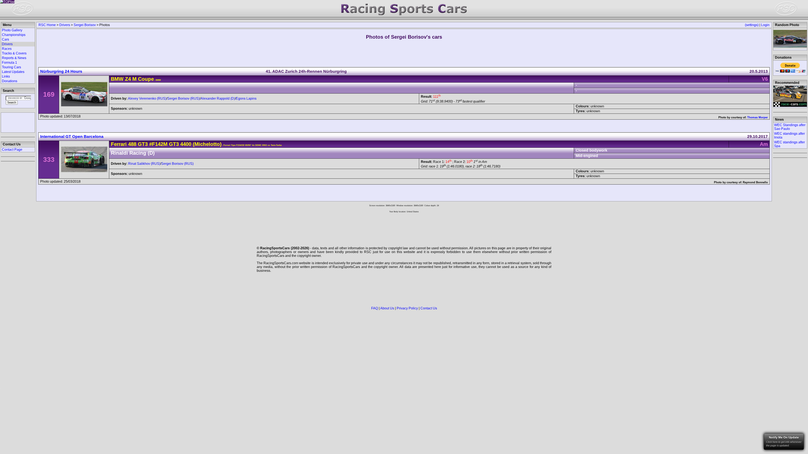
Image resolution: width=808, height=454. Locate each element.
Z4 (128, 79)
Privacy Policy (407, 308)
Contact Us (428, 308)
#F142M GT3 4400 (170, 144)
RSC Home (47, 25)
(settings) (752, 25)
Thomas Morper (757, 117)
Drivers (64, 25)
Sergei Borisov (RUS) (183, 98)
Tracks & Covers (14, 53)
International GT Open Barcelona (72, 136)
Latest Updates (13, 72)
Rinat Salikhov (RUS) (144, 163)
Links (6, 76)
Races (7, 48)
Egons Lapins (246, 98)
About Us (387, 308)
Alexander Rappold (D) (218, 98)
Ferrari (119, 144)
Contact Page (12, 149)
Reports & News (14, 58)
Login (765, 25)
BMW (117, 79)
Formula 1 (9, 62)
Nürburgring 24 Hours (61, 71)
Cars (5, 39)
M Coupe (142, 79)
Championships (13, 35)
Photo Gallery (12, 30)
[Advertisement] (18, 122)
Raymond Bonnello (755, 182)
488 (132, 144)
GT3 (142, 144)
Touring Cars (11, 67)
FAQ (374, 308)
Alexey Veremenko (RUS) (147, 98)
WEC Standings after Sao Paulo (789, 127)
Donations (9, 81)
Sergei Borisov (85, 25)
